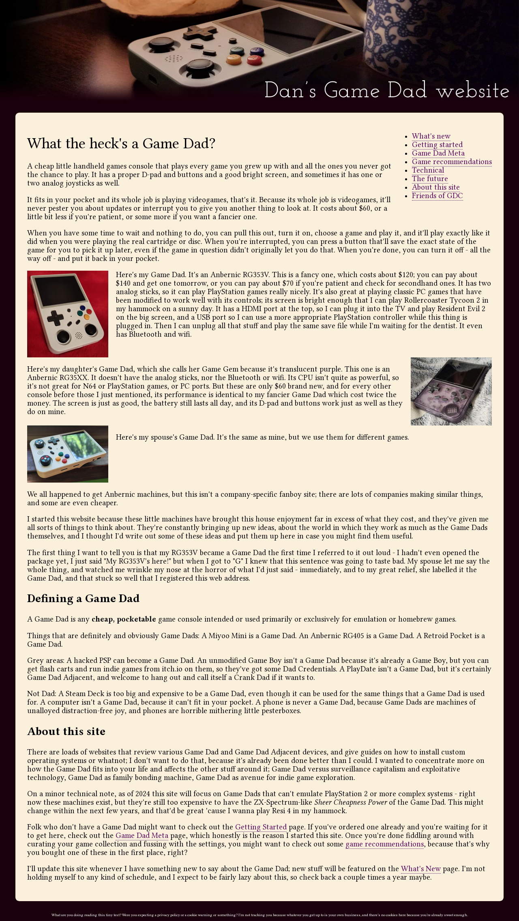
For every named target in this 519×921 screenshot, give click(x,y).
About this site (436, 187)
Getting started (437, 145)
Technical (428, 170)
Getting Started (261, 827)
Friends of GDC (437, 196)
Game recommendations (452, 162)
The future (430, 179)
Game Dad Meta (438, 153)
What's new (431, 136)
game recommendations (384, 844)
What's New (421, 869)
